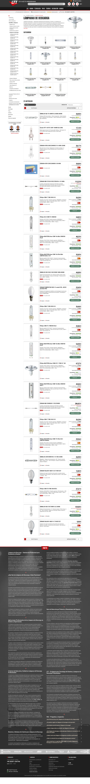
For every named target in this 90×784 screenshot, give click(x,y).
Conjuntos (11, 100)
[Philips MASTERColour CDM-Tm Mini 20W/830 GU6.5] (31, 390)
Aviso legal (51, 770)
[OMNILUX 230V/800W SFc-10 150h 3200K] (31, 461)
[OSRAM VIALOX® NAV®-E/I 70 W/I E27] (31, 477)
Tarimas (9, 112)
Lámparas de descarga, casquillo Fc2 (14, 40)
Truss (9, 110)
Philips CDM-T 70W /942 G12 (48, 419)
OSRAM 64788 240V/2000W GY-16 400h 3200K (52, 145)
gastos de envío (78, 115)
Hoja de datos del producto (76, 133)
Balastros (11, 86)
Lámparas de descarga (13, 32)
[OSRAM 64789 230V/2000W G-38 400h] (31, 169)
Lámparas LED (12, 24)
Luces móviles (11, 19)
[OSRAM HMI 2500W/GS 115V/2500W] (31, 408)
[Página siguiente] (27, 108)
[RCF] (82, 752)
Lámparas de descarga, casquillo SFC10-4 (14, 71)
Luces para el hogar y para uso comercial (14, 94)
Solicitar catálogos (33, 768)
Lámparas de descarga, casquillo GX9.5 (14, 52)
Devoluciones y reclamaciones (35, 766)
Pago (30, 763)
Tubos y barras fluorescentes (14, 80)
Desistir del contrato (33, 771)
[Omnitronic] (18, 752)
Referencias (51, 763)
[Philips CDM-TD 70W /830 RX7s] (31, 494)
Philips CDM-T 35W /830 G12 (48, 306)
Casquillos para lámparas (14, 88)
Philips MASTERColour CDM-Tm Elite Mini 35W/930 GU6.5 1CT (51, 255)
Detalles (75, 210)
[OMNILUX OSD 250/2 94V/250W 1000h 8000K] (31, 276)
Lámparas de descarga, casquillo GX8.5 (14, 49)
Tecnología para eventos (53, 761)
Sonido (9, 107)
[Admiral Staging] (61, 752)
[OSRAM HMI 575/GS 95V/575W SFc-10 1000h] (31, 186)
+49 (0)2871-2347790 (69, 12)
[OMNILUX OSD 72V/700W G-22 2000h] (31, 511)
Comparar (43, 122)
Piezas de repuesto (12, 118)
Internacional (79, 184)
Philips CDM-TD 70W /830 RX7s (48, 488)
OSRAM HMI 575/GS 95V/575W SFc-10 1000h (52, 181)
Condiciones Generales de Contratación (56, 766)
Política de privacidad (53, 768)
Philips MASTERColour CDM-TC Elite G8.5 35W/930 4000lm (51, 439)
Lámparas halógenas (13, 78)
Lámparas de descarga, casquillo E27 (14, 35)
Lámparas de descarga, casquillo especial (14, 74)
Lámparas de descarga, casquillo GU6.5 (14, 43)
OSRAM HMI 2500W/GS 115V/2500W (50, 403)
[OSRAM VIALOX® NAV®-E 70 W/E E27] (31, 527)
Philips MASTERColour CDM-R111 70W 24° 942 (53, 363)
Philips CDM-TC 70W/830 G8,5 (48, 326)
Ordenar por (64, 104)
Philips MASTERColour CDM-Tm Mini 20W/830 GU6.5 (52, 384)
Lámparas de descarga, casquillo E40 (14, 37)
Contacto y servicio (33, 770)
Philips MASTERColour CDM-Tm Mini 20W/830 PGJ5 (52, 237)
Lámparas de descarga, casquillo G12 (14, 57)
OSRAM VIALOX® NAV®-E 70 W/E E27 (50, 521)
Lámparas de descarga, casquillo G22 (14, 63)
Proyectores (11, 17)
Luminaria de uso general (13, 30)
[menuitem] (70, 1)
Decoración (10, 114)
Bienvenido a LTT (52, 759)
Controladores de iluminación (14, 102)
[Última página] (29, 108)
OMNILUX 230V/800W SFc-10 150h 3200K (51, 457)
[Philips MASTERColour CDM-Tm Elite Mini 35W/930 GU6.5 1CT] (31, 260)
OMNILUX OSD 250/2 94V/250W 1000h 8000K (52, 272)
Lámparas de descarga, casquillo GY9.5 (14, 54)
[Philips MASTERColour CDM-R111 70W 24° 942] (31, 370)
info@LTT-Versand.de (14, 133)
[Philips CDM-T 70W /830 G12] (31, 204)
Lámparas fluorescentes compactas (13, 28)
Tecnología (10, 109)
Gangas (9, 116)
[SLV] (50, 752)
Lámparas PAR (12, 81)
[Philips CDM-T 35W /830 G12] (31, 313)
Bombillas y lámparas (13, 22)
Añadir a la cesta (75, 121)
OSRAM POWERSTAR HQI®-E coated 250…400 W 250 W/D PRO (53, 288)
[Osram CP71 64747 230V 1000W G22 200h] (31, 133)
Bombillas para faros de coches (15, 90)
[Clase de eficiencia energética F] (79, 258)
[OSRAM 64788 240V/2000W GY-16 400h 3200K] (31, 151)
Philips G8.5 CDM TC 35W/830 (48, 217)
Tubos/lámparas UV (13, 85)
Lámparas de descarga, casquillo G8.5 (14, 46)
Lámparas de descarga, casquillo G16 (14, 60)
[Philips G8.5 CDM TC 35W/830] (31, 223)
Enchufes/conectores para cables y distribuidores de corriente (15, 104)
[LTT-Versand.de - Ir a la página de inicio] (14, 3)
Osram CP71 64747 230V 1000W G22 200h (51, 127)
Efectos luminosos (12, 20)
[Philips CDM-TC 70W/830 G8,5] (31, 332)
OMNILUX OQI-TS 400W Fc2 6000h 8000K (51, 113)
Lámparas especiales (13, 83)
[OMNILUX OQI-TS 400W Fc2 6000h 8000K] (31, 117)
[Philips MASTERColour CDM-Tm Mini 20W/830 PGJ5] (31, 242)
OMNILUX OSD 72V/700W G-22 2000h (50, 506)
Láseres (10, 96)
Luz (9, 15)
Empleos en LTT (52, 764)
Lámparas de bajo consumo (14, 26)
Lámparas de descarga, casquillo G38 (14, 66)
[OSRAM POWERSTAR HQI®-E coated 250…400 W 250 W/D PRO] (31, 293)
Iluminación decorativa (13, 98)
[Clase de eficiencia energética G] (79, 131)
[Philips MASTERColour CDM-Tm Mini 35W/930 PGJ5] (31, 350)
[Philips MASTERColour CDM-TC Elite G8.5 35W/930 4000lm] (31, 445)
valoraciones (70, 764)
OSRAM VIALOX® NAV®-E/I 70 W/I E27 (50, 471)
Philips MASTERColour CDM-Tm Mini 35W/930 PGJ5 (52, 344)
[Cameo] (39, 752)
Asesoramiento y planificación (35, 759)
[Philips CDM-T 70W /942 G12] (31, 426)
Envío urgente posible (46, 133)
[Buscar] (64, 4)
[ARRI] (28, 752)
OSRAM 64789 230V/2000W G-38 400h (50, 163)
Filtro (28, 104)
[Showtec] (72, 752)
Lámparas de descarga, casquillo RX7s (14, 68)
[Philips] (7, 752)
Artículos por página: (71, 108)
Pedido (30, 761)
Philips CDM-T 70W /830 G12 (48, 197)
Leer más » (26, 28)
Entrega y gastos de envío (34, 764)
